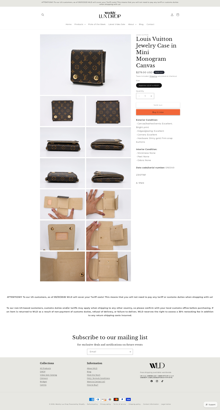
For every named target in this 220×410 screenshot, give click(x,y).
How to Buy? (92, 385)
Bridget (43, 381)
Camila (43, 385)
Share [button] (141, 183)
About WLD (92, 368)
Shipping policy (135, 404)
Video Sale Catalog (48, 375)
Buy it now (158, 112)
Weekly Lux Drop (62, 404)
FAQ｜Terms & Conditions (98, 378)
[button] (43, 15)
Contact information (151, 404)
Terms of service (119, 404)
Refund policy (92, 404)
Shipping (153, 76)
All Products (45, 368)
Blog (89, 372)
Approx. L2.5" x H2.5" (150, 86)
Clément (44, 378)
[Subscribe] (130, 352)
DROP (42, 372)
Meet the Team (93, 375)
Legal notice (166, 404)
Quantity (140, 91)
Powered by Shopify (77, 404)
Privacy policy (105, 404)
